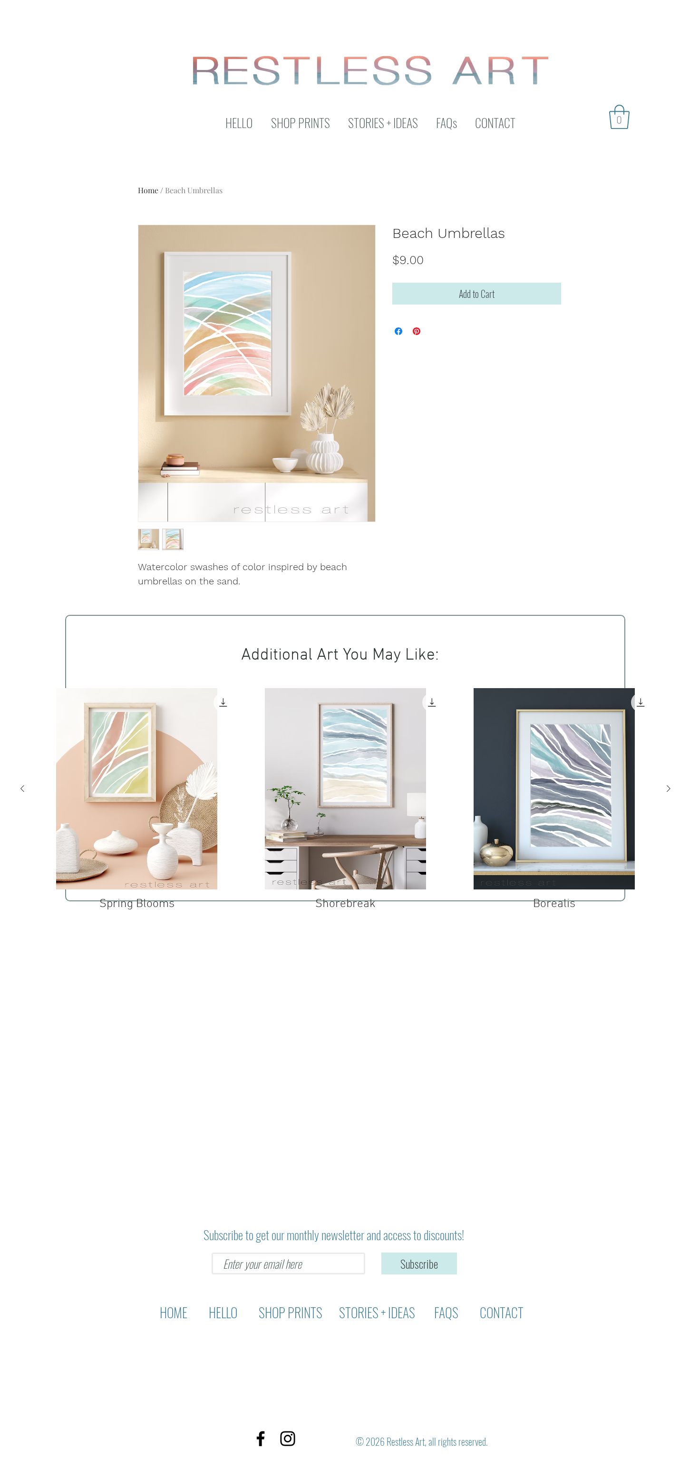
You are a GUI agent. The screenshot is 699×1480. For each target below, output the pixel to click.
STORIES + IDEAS (377, 1312)
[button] (619, 117)
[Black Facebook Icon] (261, 1439)
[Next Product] (668, 788)
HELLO (224, 1312)
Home (148, 190)
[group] (345, 800)
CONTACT (500, 1312)
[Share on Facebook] (398, 331)
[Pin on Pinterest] (416, 331)
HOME (176, 1312)
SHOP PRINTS (292, 1312)
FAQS (447, 1312)
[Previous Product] (22, 788)
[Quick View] (136, 788)
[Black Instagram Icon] (288, 1439)
